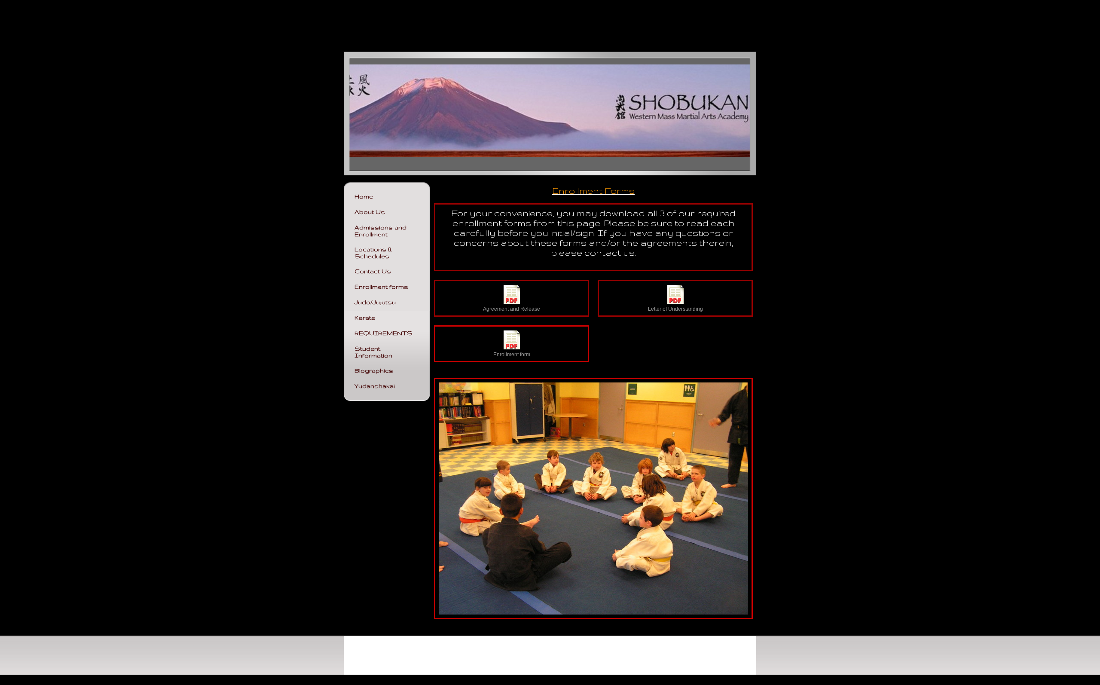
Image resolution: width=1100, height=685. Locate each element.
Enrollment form (511, 355)
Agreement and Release (511, 309)
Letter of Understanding (675, 309)
